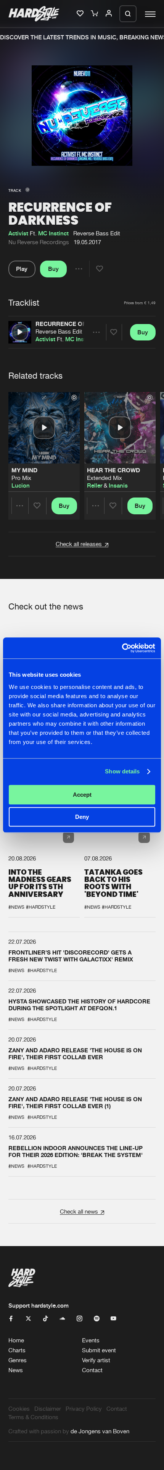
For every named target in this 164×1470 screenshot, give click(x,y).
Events (91, 1340)
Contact (92, 1370)
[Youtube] (113, 1319)
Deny (82, 817)
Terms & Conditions (33, 1417)
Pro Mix (21, 478)
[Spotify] (97, 1319)
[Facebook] (11, 1319)
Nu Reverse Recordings (38, 242)
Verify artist (96, 1360)
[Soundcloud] (62, 1319)
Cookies (19, 1408)
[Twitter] (28, 1319)
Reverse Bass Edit (58, 331)
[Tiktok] (45, 1319)
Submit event (99, 1350)
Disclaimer (47, 1408)
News (15, 1370)
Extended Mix (104, 478)
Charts (17, 1350)
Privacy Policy (84, 1408)
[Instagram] (79, 1319)
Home (16, 1340)
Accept (82, 794)
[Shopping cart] (95, 14)
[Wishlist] (81, 14)
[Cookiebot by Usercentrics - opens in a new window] (121, 648)
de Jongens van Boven (100, 1431)
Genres (17, 1360)
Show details (122, 771)
